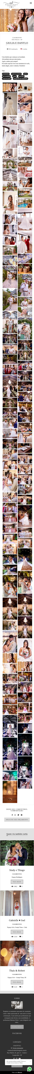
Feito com (17, 1072)
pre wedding (6, 76)
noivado (21, 76)
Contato (17, 1065)
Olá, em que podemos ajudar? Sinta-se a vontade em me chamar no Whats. (16, 1062)
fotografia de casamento (20, 78)
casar (14, 76)
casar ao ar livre (16, 74)
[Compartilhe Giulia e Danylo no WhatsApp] (15, 815)
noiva (25, 74)
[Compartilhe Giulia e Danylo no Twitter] (18, 815)
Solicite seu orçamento (17, 819)
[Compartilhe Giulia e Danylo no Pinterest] (21, 815)
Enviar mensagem (18, 1048)
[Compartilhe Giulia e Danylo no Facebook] (12, 815)
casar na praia (7, 78)
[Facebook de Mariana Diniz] (14, 1059)
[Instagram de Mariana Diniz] (16, 1059)
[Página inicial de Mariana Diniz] (11, 4)
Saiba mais (17, 1027)
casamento (6, 74)
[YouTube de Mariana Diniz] (20, 1059)
